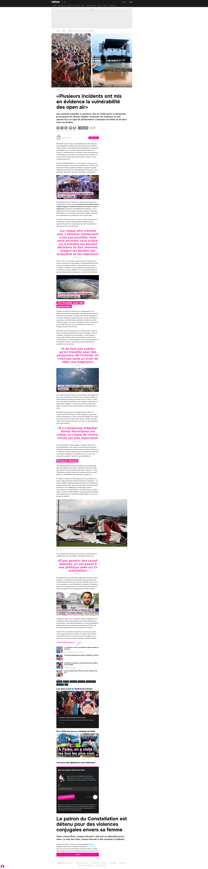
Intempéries (90, 681)
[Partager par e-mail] (65, 128)
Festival (81, 681)
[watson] (55, 2)
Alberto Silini (66, 138)
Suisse (54, 5)
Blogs (99, 5)
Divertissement (91, 5)
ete (66, 684)
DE (124, 2)
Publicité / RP (95, 863)
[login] (2, 866)
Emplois (104, 863)
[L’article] (91, 836)
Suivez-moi (93, 138)
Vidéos (105, 5)
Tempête (60, 684)
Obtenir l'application (66, 863)
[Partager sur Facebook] (58, 128)
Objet (59, 785)
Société (77, 5)
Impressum (112, 863)
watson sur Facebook (81, 863)
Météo (64, 30)
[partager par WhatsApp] (63, 723)
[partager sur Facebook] (59, 723)
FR (128, 2)
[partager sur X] (61, 722)
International (62, 5)
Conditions (122, 863)
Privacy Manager (100, 865)
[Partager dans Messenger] (62, 128)
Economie (71, 5)
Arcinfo (93, 168)
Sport (83, 5)
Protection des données (85, 865)
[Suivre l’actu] (93, 128)
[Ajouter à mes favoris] (74, 128)
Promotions (112, 5)
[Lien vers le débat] (70, 128)
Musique (73, 681)
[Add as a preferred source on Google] (83, 128)
